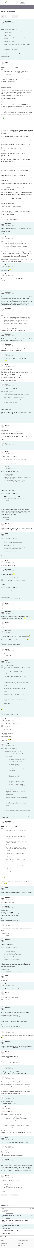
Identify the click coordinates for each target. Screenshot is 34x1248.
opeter (7, 443)
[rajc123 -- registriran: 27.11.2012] (2, 1160)
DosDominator (4, 1211)
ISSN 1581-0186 (21, 1245)
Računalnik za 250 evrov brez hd (10, 1225)
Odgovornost (4, 1243)
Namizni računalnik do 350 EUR (10, 1230)
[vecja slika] (11, 118)
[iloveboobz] (2, 22)
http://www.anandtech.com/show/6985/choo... (12, 1017)
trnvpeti (7, 364)
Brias (6, 62)
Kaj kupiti (8, 1218)
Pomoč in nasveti (9, 1213)
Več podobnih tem (4, 1236)
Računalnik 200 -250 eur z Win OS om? (12, 1215)
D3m (6, 265)
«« (2, 16)
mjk (2, 1216)
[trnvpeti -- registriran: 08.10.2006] (2, 365)
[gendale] (2, 744)
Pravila (2, 1240)
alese (3, 1226)
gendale (7, 744)
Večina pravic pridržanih (23, 1240)
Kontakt (3, 1245)
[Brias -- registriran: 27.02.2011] (2, 63)
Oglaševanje (20, 1243)
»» (16, 16)
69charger (8, 237)
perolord (3, 1221)
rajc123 (2, 67)
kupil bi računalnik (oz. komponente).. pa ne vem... (15, 1220)
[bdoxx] (2, 534)
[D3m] (2, 265)
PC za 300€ (5, 1210)
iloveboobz (8, 21)
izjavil (16, 67)
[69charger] (2, 237)
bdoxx (6, 533)
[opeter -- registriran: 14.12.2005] (2, 444)
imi (2, 1231)
